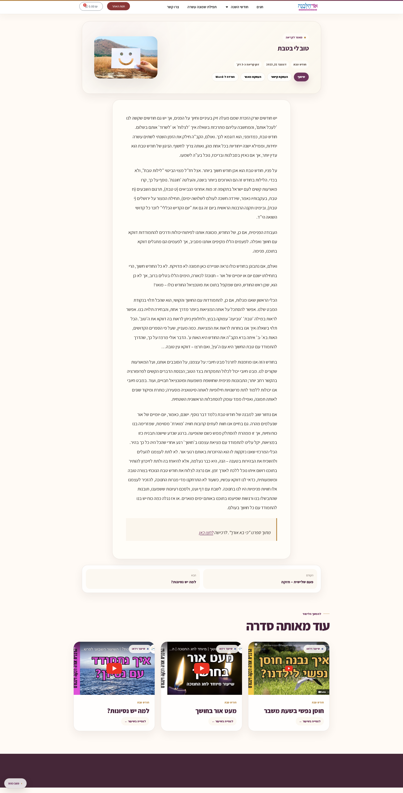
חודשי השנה (239, 6)
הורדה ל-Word (225, 77)
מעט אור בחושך (216, 710)
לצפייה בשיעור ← (310, 721)
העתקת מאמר (252, 77)
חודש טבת (299, 64)
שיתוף (301, 77)
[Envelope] (181, 781)
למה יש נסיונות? (128, 710)
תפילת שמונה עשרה (202, 6)
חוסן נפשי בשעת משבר (294, 710)
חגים (260, 6)
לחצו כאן (206, 532)
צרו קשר (173, 6)
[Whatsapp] (197, 781)
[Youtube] (189, 781)
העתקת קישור (279, 77)
